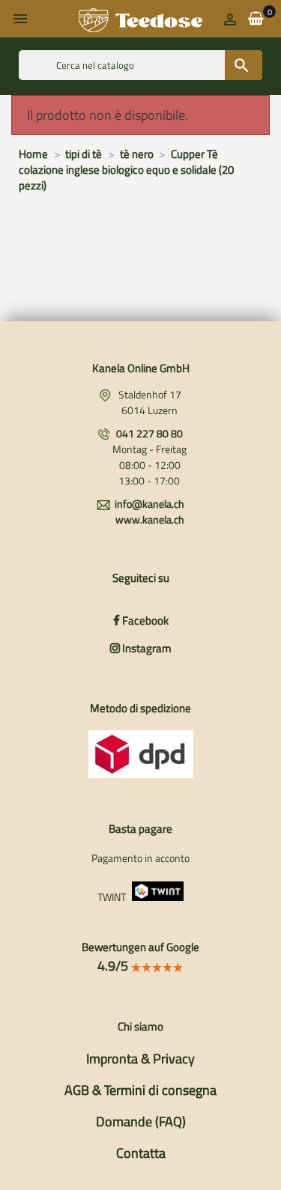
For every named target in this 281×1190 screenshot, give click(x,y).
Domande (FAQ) (141, 1121)
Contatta (141, 1153)
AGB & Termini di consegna (140, 1090)
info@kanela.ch (149, 503)
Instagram (146, 648)
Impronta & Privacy (140, 1058)
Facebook (144, 620)
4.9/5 (114, 966)
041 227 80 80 (149, 433)
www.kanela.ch (149, 519)
